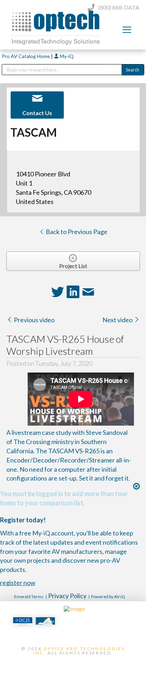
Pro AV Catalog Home (26, 56)
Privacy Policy (67, 596)
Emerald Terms (29, 596)
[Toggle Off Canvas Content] (127, 30)
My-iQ (66, 56)
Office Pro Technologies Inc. (79, 650)
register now (17, 582)
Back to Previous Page (76, 231)
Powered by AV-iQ (108, 596)
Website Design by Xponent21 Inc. (73, 665)
